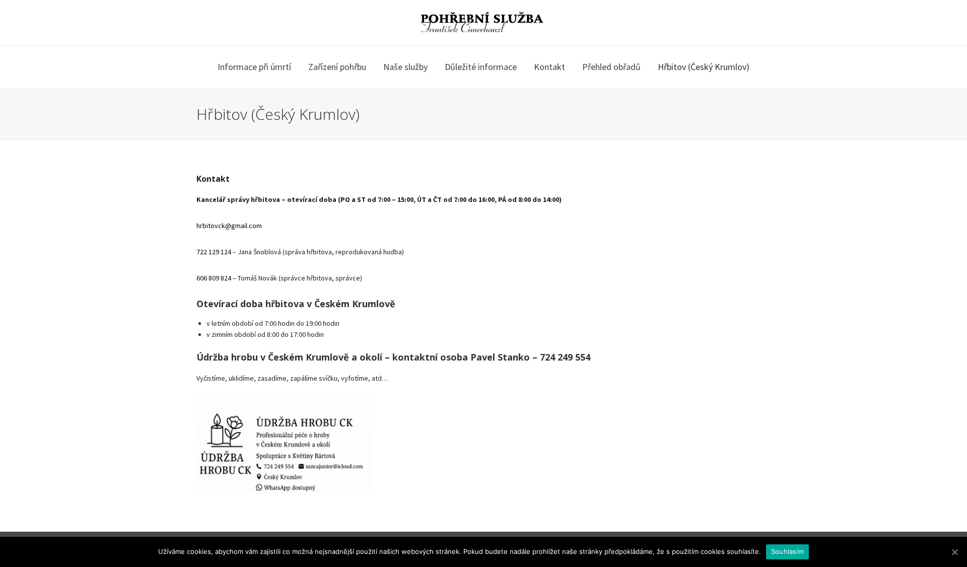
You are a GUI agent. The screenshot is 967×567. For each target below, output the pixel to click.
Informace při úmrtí (254, 67)
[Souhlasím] (954, 552)
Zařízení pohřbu (337, 67)
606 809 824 (213, 277)
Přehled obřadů (611, 67)
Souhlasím (787, 551)
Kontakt (549, 67)
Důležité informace (481, 67)
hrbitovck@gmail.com (229, 225)
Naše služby (405, 67)
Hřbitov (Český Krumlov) (703, 67)
